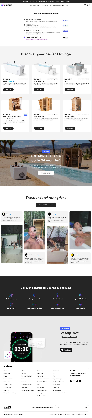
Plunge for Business (26, 384)
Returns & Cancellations (43, 379)
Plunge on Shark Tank (27, 376)
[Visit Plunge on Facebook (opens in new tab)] (71, 381)
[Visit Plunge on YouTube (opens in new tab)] (80, 381)
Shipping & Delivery (42, 381)
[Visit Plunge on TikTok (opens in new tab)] (77, 381)
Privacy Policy (66, 414)
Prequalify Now (46, 173)
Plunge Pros (56, 387)
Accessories (7, 381)
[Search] (87, 5)
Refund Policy (53, 414)
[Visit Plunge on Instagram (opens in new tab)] (74, 381)
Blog (54, 376)
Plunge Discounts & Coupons (11, 393)
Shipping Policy (75, 414)
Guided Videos (56, 384)
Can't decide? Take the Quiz (59, 393)
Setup (38, 384)
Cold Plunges (7, 373)
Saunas (5, 376)
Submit (86, 407)
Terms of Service (84, 414)
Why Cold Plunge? (57, 379)
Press (23, 379)
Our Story (24, 373)
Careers (23, 381)
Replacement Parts (42, 395)
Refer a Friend (25, 387)
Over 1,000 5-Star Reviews (46, 205)
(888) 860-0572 (75, 375)
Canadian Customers (42, 390)
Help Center (40, 373)
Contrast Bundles (8, 379)
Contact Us (40, 376)
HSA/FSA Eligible (8, 384)
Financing (6, 390)
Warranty (39, 393)
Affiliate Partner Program (28, 390)
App (54, 373)
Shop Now (8, 89)
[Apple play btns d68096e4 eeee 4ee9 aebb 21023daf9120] (66, 350)
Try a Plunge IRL (57, 390)
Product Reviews (8, 387)
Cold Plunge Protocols (58, 381)
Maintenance (40, 387)
